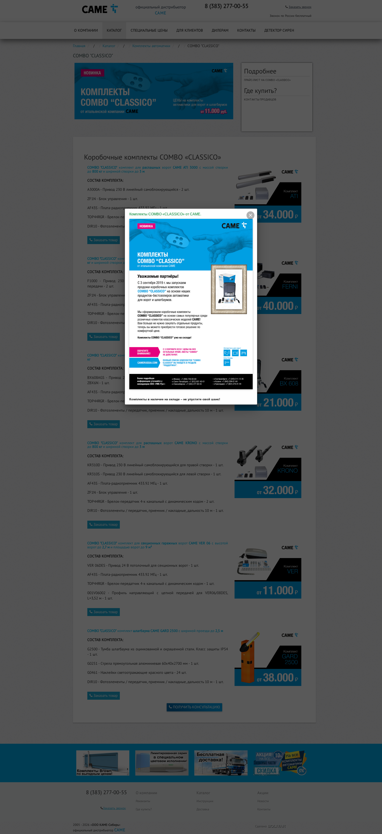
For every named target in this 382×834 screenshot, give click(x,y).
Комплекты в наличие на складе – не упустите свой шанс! (174, 399)
